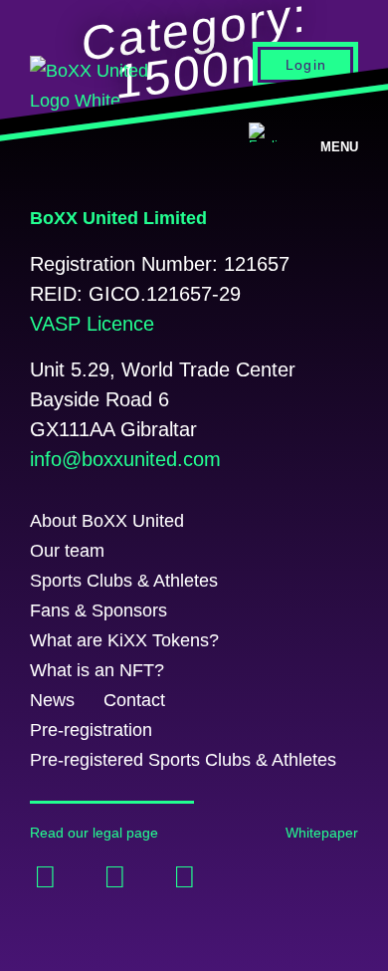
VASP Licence (92, 324)
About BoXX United (107, 521)
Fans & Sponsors (98, 610)
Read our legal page (94, 833)
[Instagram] (184, 877)
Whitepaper (322, 833)
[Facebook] (45, 877)
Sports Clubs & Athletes (124, 581)
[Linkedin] (114, 877)
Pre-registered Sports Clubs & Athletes (183, 760)
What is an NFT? (97, 670)
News (52, 700)
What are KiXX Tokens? (124, 640)
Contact (134, 700)
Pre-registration (91, 730)
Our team (67, 551)
